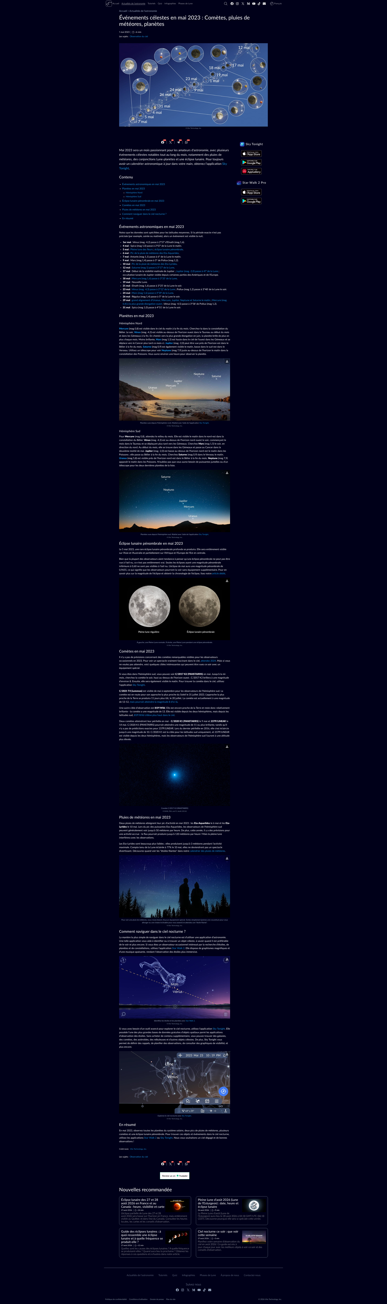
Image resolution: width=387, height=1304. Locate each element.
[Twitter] (242, 3)
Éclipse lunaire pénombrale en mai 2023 (143, 201)
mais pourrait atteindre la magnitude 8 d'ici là (153, 702)
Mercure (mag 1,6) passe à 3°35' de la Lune (154, 278)
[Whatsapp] (186, 142)
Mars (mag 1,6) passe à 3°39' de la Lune (152, 293)
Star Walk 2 (178, 948)
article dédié (218, 573)
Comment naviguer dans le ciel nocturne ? (144, 214)
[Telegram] (178, 142)
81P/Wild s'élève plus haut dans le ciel (154, 715)
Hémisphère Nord (134, 193)
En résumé (127, 218)
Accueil (123, 11)
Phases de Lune (208, 1275)
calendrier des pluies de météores (207, 851)
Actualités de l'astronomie (143, 11)
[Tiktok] (259, 3)
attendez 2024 (208, 661)
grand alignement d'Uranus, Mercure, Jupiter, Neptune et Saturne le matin (171, 300)
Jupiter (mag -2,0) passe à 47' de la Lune (197, 271)
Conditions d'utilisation (138, 1299)
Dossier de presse (157, 1299)
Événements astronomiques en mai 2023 (143, 184)
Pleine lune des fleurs (141, 249)
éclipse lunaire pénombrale (169, 249)
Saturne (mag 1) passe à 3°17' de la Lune (153, 267)
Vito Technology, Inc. (194, 128)
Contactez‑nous (252, 1275)
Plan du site (170, 1299)
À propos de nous (230, 1275)
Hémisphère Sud (133, 197)
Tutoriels (162, 1275)
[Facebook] (232, 3)
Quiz (174, 1275)
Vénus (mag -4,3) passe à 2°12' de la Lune (153, 289)
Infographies (188, 1275)
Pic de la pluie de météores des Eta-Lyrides (154, 264)
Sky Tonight (204, 423)
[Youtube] (253, 3)
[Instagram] (237, 3)
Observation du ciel (139, 36)
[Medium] (248, 3)
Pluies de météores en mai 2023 (139, 209)
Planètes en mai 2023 (133, 188)
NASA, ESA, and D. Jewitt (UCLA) (175, 811)
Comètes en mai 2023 (133, 205)
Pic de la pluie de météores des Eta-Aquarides (154, 253)
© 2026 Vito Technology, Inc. (270, 1299)
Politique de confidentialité (116, 1299)
